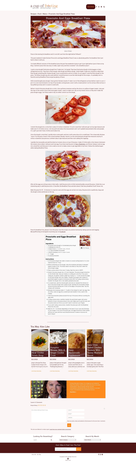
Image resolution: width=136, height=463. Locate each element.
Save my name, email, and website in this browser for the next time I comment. (86, 421)
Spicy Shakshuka (80, 144)
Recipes (91, 7)
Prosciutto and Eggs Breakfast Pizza (68, 18)
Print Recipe (85, 248)
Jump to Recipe (68, 51)
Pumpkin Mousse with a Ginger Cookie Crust (57, 351)
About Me (34, 454)
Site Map (39, 454)
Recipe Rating (34, 405)
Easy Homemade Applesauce (74, 353)
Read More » (73, 392)
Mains (45, 14)
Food (39, 14)
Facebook (62, 231)
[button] (52, 440)
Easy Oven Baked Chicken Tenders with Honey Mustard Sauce (94, 350)
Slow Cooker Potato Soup (38, 354)
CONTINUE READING (36, 371)
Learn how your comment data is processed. (60, 429)
